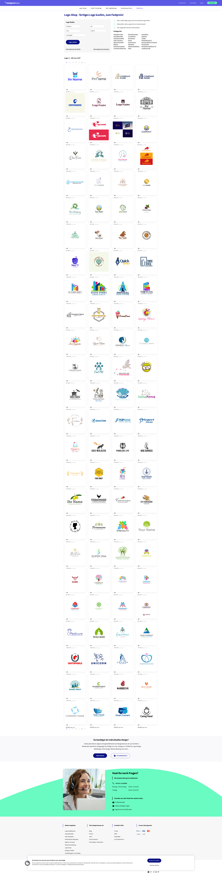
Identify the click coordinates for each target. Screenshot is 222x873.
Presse (91, 834)
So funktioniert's (120, 756)
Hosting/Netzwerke (133, 46)
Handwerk (131, 44)
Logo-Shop (68, 848)
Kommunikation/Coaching (149, 42)
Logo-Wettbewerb (70, 831)
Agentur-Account (70, 842)
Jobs (90, 836)
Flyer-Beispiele (69, 836)
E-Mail (116, 831)
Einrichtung (131, 38)
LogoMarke (82, 8)
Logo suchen (73, 42)
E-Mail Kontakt (118, 802)
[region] (111, 862)
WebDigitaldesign (111, 8)
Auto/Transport (118, 40)
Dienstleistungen (133, 34)
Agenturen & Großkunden (122, 809)
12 (82, 62)
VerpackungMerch (126, 8)
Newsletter (117, 836)
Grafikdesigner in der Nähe (72, 853)
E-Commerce (132, 36)
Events (130, 40)
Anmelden (212, 3)
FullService (139, 8)
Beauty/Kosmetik (119, 42)
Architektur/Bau (118, 36)
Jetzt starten (100, 755)
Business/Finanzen (119, 46)
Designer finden (69, 850)
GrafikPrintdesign (96, 8)
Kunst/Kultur (145, 44)
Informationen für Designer (101, 49)
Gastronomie (132, 42)
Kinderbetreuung (147, 40)
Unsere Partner (93, 839)
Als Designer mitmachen (96, 842)
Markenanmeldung (70, 845)
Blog (90, 831)
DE (151, 872)
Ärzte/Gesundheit (119, 38)
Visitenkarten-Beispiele (71, 839)
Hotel (129, 48)
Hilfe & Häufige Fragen (121, 806)
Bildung (116, 44)
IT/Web (144, 38)
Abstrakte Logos (118, 34)
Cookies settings (154, 865)
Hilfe (115, 834)
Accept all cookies (154, 860)
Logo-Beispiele (69, 834)
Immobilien (145, 34)
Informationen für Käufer (73, 49)
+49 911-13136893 (121, 783)
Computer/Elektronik (120, 48)
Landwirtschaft (146, 48)
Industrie (144, 36)
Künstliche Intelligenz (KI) (149, 46)
